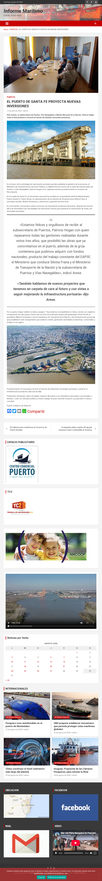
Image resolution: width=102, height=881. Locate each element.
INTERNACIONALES (16, 688)
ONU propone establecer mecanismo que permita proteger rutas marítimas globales (74, 726)
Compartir (36, 411)
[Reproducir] (56, 853)
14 (64, 662)
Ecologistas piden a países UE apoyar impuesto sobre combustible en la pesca (75, 428)
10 (12, 662)
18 (25, 666)
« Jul (7, 680)
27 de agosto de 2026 (14, 729)
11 (25, 662)
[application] (75, 843)
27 (51, 671)
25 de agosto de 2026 (62, 733)
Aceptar (41, 877)
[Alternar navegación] (7, 23)
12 (38, 662)
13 (51, 662)
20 (51, 666)
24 (12, 671)
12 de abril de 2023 (14, 111)
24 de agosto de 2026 (62, 775)
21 (64, 666)
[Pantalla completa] (95, 853)
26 (38, 671)
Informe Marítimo (23, 11)
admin (25, 111)
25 (25, 671)
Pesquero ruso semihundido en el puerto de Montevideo (24, 725)
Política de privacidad (56, 877)
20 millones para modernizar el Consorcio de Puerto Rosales (28, 428)
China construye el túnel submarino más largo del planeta (25, 770)
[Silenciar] (91, 853)
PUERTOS (11, 97)
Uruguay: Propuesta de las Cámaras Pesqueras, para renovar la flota (73, 770)
